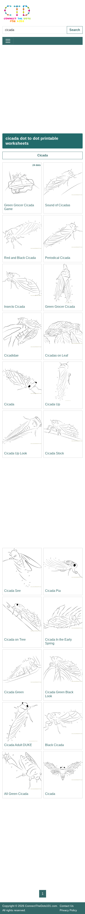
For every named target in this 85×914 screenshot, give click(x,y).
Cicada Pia (53, 590)
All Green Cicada (16, 793)
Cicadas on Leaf (56, 355)
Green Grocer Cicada (60, 306)
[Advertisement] (42, 89)
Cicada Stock (54, 453)
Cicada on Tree (15, 639)
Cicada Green (14, 692)
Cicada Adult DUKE (18, 745)
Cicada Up (52, 404)
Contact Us (67, 905)
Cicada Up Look (15, 453)
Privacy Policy (68, 910)
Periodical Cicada (57, 257)
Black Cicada (54, 745)
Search (74, 30)
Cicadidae (11, 355)
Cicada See (12, 590)
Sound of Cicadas (57, 205)
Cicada (42, 155)
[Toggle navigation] (7, 41)
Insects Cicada (14, 306)
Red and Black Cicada (20, 257)
